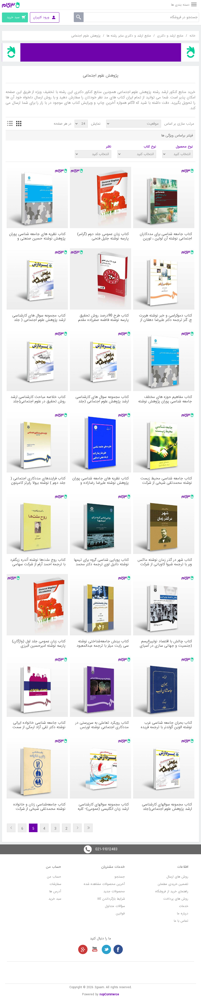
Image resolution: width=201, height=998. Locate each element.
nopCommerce (109, 994)
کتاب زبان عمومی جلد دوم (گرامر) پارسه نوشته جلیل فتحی (103, 236)
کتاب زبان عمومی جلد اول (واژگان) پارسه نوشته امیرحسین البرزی (38, 643)
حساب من (54, 876)
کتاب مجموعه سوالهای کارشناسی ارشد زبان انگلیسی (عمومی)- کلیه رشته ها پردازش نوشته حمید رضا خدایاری (103, 806)
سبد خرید (55, 898)
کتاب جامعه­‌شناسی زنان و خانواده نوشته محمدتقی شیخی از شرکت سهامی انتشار (39, 806)
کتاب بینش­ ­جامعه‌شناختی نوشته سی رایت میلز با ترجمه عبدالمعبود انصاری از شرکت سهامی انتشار (102, 643)
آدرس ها (55, 891)
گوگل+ (83, 949)
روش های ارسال (177, 876)
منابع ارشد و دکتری (170, 35)
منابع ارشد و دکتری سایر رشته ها (129, 35)
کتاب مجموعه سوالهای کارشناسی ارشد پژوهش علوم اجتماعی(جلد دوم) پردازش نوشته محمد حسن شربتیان (167, 806)
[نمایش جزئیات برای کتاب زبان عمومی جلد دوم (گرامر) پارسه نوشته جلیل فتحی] (100, 197)
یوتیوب (94, 949)
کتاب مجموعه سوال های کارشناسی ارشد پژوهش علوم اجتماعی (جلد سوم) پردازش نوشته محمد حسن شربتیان (102, 399)
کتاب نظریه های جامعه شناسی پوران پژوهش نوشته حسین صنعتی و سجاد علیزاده (37, 236)
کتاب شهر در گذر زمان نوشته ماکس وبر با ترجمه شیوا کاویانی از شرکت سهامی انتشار (165, 562)
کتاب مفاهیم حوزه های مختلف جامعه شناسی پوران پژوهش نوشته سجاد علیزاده (165, 399)
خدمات (183, 906)
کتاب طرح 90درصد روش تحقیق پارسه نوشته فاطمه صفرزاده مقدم (103, 317)
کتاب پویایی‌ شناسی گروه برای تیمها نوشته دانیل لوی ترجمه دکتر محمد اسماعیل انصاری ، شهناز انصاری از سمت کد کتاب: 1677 (101, 562)
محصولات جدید (114, 891)
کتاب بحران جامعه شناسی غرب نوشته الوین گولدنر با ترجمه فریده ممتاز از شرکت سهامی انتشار (166, 725)
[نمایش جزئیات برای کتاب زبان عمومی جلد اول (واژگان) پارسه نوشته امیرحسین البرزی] (37, 604)
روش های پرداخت (175, 898)
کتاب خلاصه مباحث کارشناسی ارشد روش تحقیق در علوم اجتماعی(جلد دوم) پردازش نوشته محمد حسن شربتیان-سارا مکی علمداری (38, 399)
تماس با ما (181, 921)
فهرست (10, 124)
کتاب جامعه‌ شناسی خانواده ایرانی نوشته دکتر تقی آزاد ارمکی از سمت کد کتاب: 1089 (39, 725)
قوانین (120, 913)
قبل (77, 828)
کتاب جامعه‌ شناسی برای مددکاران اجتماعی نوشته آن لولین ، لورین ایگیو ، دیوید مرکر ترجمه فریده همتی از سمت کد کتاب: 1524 (164, 236)
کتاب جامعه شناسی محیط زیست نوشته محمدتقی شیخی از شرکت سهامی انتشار (166, 480)
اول (88, 828)
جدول (19, 124)
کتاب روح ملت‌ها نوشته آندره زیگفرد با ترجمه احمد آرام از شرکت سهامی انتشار (37, 562)
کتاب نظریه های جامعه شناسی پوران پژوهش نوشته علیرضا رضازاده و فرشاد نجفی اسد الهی (100, 480)
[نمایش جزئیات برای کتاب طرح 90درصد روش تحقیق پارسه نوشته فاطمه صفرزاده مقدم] (100, 279)
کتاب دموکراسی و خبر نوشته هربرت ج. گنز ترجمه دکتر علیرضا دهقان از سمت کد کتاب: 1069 (165, 317)
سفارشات (55, 884)
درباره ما (182, 913)
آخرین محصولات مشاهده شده (104, 884)
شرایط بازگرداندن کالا (111, 898)
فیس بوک (118, 949)
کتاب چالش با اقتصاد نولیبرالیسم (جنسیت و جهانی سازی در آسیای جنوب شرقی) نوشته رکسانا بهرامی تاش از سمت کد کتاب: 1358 (166, 643)
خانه (192, 35)
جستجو (119, 876)
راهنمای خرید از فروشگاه (171, 891)
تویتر (106, 949)
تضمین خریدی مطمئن (173, 884)
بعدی (11, 828)
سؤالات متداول (115, 906)
